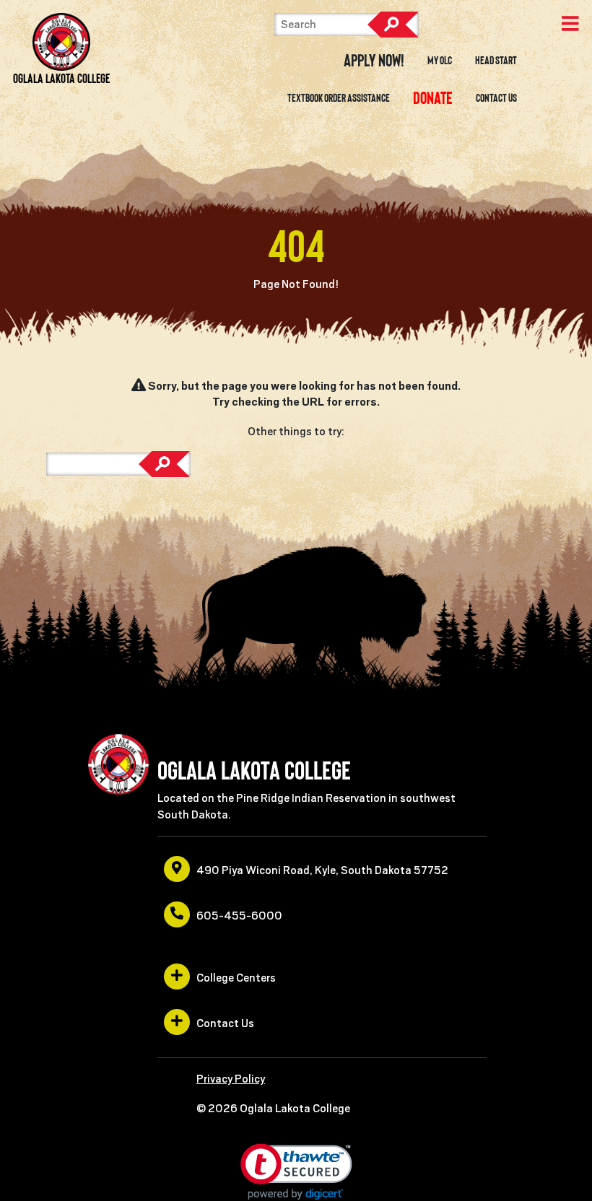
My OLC (439, 60)
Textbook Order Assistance (338, 98)
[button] (296, 1172)
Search (393, 25)
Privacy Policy (230, 1079)
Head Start (496, 60)
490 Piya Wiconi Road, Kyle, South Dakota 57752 (322, 870)
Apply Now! (374, 60)
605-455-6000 (239, 915)
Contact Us (496, 98)
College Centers (236, 977)
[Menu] (570, 25)
